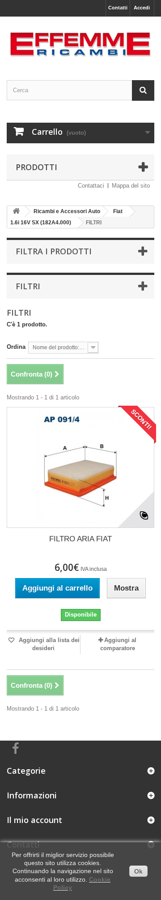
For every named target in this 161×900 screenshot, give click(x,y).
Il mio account (34, 819)
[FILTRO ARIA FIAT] (80, 467)
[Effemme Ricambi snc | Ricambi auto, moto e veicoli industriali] (80, 40)
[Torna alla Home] (16, 211)
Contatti (117, 7)
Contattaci (91, 185)
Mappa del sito (131, 185)
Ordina (16, 346)
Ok (138, 871)
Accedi (142, 7)
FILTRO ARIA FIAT (80, 539)
